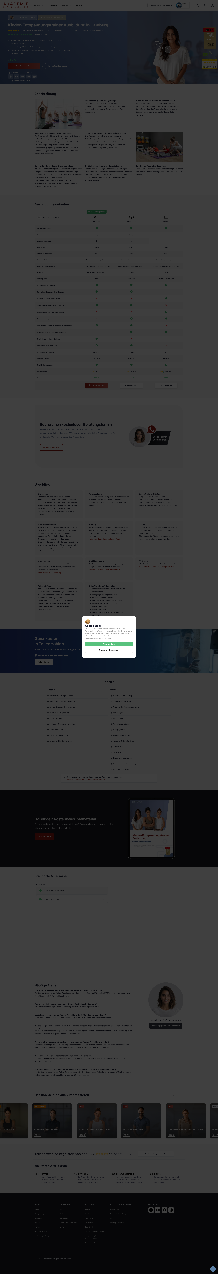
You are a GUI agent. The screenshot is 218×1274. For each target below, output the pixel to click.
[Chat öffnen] (213, 1269)
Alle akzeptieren (109, 644)
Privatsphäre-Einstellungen (109, 650)
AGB (109, 638)
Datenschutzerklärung (93, 638)
